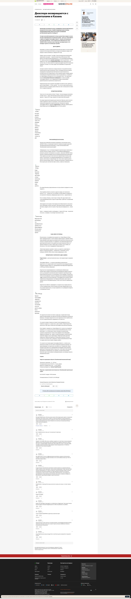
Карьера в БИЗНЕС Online (39, 576)
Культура (50, 563)
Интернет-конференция (64, 566)
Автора (50, 407)
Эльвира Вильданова (44, 382)
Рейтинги (62, 569)
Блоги (36, 569)
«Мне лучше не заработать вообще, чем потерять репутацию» (88, 19)
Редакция (37, 574)
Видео (49, 567)
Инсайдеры (62, 571)
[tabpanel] (88, 18)
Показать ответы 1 (39, 425)
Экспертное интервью (66, 563)
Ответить (45, 425)
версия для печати (70, 401)
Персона (36, 567)
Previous (82, 28)
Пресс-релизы (37, 571)
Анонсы (49, 566)
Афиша (36, 566)
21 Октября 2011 (37, 19)
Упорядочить (70, 407)
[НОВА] (48, 4)
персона (83, 10)
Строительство (38, 9)
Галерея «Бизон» (63, 576)
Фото (48, 569)
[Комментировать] (77, 22)
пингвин (39, 481)
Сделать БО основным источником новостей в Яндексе (57, 390)
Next (95, 28)
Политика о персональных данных (65, 589)
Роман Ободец (89, 12)
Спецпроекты (63, 574)
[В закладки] (77, 25)
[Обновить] (77, 405)
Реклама (49, 574)
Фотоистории (50, 571)
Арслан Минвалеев (52, 382)
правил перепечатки (70, 593)
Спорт (37, 563)
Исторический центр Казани (49, 9)
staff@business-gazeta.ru (86, 577)
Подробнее (50, 596)
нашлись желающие (55, 59)
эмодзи (40, 460)
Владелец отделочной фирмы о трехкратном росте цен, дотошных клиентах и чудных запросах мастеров (88, 23)
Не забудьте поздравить (64, 567)
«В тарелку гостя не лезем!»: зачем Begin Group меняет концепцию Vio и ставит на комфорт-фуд (88, 45)
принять (127, 596)
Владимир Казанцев (60, 382)
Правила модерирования (39, 549)
